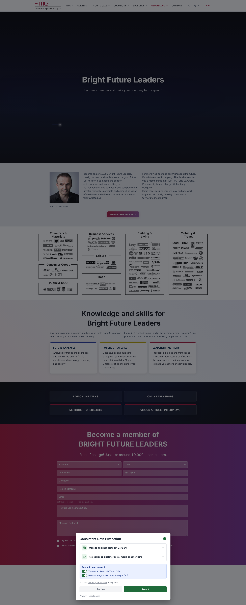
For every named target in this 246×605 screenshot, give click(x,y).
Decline (101, 589)
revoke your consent (97, 582)
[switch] (84, 571)
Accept (145, 589)
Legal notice (94, 596)
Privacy (83, 596)
